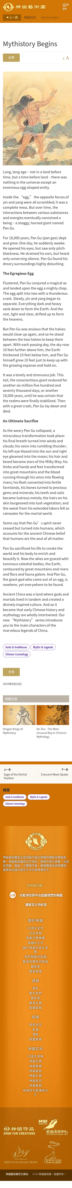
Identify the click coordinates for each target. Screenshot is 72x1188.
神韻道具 (35, 1080)
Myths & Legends (43, 647)
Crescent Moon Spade (54, 774)
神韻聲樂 (35, 1066)
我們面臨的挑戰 (36, 957)
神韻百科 (30, 17)
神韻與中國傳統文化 (35, 1092)
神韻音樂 (35, 1061)
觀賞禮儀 (35, 971)
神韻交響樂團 (35, 938)
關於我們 (35, 993)
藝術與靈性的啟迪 (35, 961)
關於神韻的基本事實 (35, 949)
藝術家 (36, 966)
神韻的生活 (36, 943)
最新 (35, 988)
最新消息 (35, 1024)
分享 (11, 57)
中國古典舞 (36, 1056)
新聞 (36, 1016)
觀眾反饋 (35, 1003)
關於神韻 (35, 920)
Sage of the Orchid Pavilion (15, 776)
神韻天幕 (35, 1075)
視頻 (36, 980)
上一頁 (13, 17)
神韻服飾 (35, 1071)
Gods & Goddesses (16, 647)
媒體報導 (35, 1008)
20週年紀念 (35, 928)
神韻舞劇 (35, 1085)
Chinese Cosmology (16, 654)
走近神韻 (35, 933)
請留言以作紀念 (36, 905)
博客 (35, 1034)
